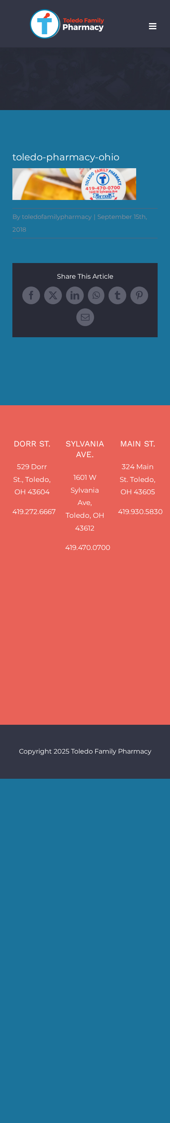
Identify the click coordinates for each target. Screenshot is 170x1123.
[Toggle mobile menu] (153, 26)
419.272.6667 (34, 511)
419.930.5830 (140, 511)
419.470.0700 (87, 547)
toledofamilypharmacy (57, 217)
